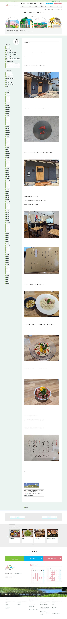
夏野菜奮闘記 (8, 48)
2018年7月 (7, 277)
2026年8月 (7, 92)
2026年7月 (7, 94)
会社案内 (53, 602)
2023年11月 (8, 155)
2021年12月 (8, 199)
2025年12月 (8, 107)
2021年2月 (7, 218)
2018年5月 (7, 281)
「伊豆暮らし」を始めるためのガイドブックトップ (33, 604)
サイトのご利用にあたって (56, 613)
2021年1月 (7, 220)
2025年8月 (7, 115)
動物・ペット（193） (9, 82)
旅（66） (7, 86)
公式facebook (54, 605)
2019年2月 (7, 264)
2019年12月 (8, 245)
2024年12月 (8, 130)
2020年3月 (7, 239)
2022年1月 (7, 197)
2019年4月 (7, 260)
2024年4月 (7, 145)
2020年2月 (7, 241)
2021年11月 (8, 201)
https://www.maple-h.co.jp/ (28, 495)
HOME (45, 9)
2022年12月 (8, 176)
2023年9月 (7, 159)
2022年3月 (7, 193)
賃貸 (58, 7)
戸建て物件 (7, 604)
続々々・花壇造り (9, 50)
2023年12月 (8, 153)
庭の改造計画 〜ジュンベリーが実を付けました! (13, 64)
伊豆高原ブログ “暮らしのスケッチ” (51, 9)
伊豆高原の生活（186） (9, 78)
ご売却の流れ (19, 604)
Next (59, 536)
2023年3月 (7, 170)
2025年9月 (7, 113)
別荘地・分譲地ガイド (32, 606)
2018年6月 (7, 279)
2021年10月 (8, 203)
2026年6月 (7, 96)
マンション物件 (7, 607)
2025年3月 (7, 124)
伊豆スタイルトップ (43, 602)
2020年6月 (7, 233)
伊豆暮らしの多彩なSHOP (44, 604)
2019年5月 (7, 258)
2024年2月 (7, 149)
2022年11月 (8, 178)
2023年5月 (7, 166)
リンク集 (41, 614)
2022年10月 (8, 180)
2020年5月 (7, 235)
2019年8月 (7, 252)
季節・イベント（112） (9, 84)
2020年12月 (8, 222)
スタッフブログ (54, 607)
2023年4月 (7, 168)
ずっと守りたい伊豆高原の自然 (44, 607)
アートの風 (42, 605)
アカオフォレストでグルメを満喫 (11, 54)
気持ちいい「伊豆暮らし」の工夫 (33, 609)
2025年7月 (7, 117)
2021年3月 (7, 216)
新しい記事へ (17, 517)
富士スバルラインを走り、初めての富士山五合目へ (13, 59)
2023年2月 (7, 172)
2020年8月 (7, 229)
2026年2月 (7, 103)
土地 (36, 7)
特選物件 (6, 602)
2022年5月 (7, 189)
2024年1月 (7, 151)
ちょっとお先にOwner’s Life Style (44, 609)
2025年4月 (7, 122)
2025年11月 (8, 109)
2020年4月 (7, 237)
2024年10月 (8, 134)
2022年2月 (7, 195)
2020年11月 (8, 224)
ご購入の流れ (19, 602)
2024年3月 (7, 147)
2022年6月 (7, 187)
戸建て (29, 7)
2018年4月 (7, 283)
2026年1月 (7, 105)
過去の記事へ (49, 517)
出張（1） (7, 80)
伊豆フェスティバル (43, 611)
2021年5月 (7, 212)
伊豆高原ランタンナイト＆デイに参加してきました (13, 66)
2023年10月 (8, 157)
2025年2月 (7, 126)
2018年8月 (7, 275)
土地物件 (6, 605)
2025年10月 (8, 111)
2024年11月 (8, 132)
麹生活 (7, 46)
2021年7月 (7, 208)
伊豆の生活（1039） (9, 76)
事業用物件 (7, 608)
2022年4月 (7, 191)
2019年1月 (7, 266)
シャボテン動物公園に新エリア (11, 52)
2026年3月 (7, 101)
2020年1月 (7, 243)
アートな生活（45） (9, 74)
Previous (7, 536)
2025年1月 (7, 128)
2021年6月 (7, 210)
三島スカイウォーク (9, 56)
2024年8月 (7, 138)
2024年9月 (7, 136)
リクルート (53, 604)
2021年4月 (7, 214)
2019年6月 (7, 256)
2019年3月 (7, 262)
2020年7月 (7, 231)
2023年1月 (7, 174)
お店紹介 (26, 507)
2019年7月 (7, 254)
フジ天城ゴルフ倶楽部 (9, 61)
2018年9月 (7, 273)
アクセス (18, 573)
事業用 (51, 7)
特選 (23, 7)
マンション (43, 7)
